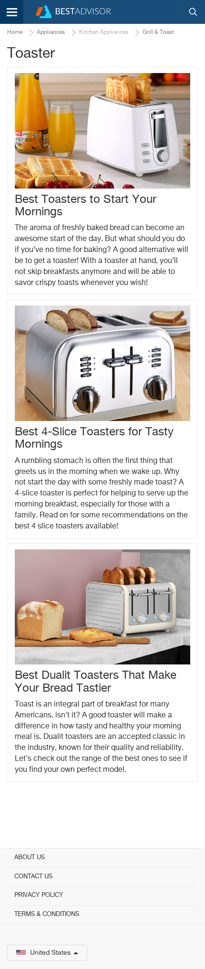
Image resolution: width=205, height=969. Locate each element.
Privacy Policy (38, 895)
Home (14, 32)
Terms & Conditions (46, 914)
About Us (29, 857)
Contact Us (33, 877)
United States (50, 952)
